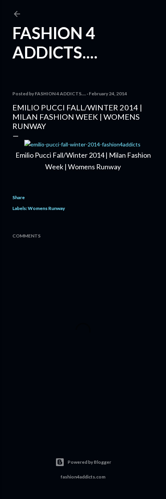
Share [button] (18, 197)
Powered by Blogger (89, 462)
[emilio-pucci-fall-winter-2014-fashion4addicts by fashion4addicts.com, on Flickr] (82, 144)
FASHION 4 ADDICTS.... (55, 42)
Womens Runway (46, 208)
